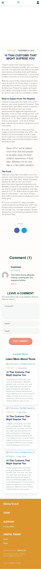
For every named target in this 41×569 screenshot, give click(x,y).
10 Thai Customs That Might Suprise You (18, 373)
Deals (5, 539)
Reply (13, 284)
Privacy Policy (8, 526)
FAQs (5, 543)
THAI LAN (11, 50)
